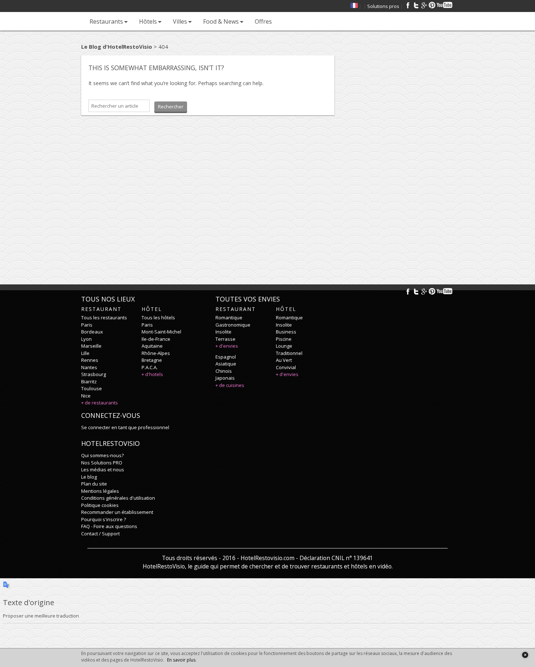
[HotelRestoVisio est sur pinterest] (432, 5)
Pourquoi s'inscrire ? (103, 519)
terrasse (225, 339)
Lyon (86, 339)
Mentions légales (100, 491)
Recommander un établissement (117, 512)
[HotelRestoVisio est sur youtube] (445, 5)
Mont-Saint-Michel (161, 331)
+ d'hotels (152, 374)
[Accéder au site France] (354, 6)
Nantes (89, 367)
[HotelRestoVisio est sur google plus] (424, 5)
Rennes (89, 360)
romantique (228, 317)
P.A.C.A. (150, 367)
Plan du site (94, 483)
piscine (284, 339)
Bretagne (152, 360)
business (286, 331)
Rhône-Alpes (156, 353)
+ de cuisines (229, 385)
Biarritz (89, 381)
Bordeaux (92, 331)
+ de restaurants (99, 402)
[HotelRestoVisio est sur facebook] (408, 5)
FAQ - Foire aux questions (109, 526)
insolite (223, 331)
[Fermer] (525, 654)
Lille (85, 353)
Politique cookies (100, 505)
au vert (284, 360)
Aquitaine (152, 346)
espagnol (225, 357)
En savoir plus (181, 660)
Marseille (91, 346)
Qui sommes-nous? (102, 455)
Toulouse (91, 388)
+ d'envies (226, 346)
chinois (223, 371)
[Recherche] (285, 21)
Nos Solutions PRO (101, 462)
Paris (86, 324)
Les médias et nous (102, 469)
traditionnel (289, 353)
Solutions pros (383, 6)
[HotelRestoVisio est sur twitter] (416, 5)
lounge (284, 346)
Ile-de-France (156, 339)
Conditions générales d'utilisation (118, 498)
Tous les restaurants (104, 317)
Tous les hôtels (158, 317)
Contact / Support (100, 533)
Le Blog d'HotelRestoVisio (116, 46)
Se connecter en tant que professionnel (125, 427)
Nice (86, 395)
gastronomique (232, 324)
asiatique (225, 363)
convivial (286, 367)
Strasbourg (93, 374)
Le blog (89, 477)
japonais (225, 378)
